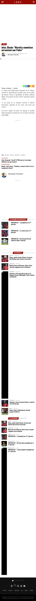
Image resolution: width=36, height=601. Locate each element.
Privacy (4, 590)
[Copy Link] (31, 86)
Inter (12, 155)
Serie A (24, 155)
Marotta (17, 155)
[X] (29, 86)
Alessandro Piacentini (13, 54)
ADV (22, 590)
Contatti (10, 590)
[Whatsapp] (24, 86)
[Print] (33, 86)
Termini (31, 590)
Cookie (26, 590)
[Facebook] (26, 86)
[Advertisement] (18, 24)
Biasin (7, 155)
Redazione (17, 590)
